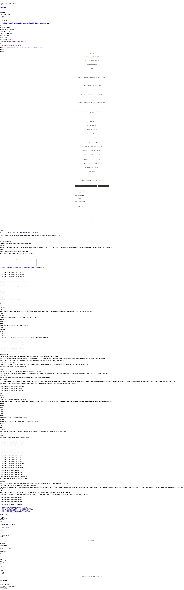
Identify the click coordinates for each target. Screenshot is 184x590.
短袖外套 (1, 478)
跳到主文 (1, 10)
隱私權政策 (97, 576)
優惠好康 (3, 7)
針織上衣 (1, 437)
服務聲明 (101, 576)
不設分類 (8, 14)
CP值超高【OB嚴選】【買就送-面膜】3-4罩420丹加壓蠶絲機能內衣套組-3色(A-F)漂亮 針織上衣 (26, 23)
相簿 (3, 16)
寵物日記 (7, 527)
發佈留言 (2, 536)
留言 (9, 524)
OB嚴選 (5, 37)
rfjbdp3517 (2, 519)
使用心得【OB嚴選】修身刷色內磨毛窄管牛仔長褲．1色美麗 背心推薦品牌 (15, 510)
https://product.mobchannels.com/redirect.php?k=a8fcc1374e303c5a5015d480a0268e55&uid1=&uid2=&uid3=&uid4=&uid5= (23, 47)
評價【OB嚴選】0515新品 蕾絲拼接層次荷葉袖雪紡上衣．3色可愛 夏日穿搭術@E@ (16, 508)
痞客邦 (7, 524)
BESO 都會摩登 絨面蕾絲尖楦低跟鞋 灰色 (37, 267)
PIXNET (85, 576)
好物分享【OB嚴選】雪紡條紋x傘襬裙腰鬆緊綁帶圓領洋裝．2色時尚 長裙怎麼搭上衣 (16, 511)
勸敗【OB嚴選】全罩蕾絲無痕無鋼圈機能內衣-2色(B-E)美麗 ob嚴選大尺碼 (14, 507)
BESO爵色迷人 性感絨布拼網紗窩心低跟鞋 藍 (8, 267)
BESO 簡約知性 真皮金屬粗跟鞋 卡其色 (23, 267)
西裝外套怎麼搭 (36, 494)
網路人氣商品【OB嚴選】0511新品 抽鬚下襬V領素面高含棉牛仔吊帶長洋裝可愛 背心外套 (17, 509)
